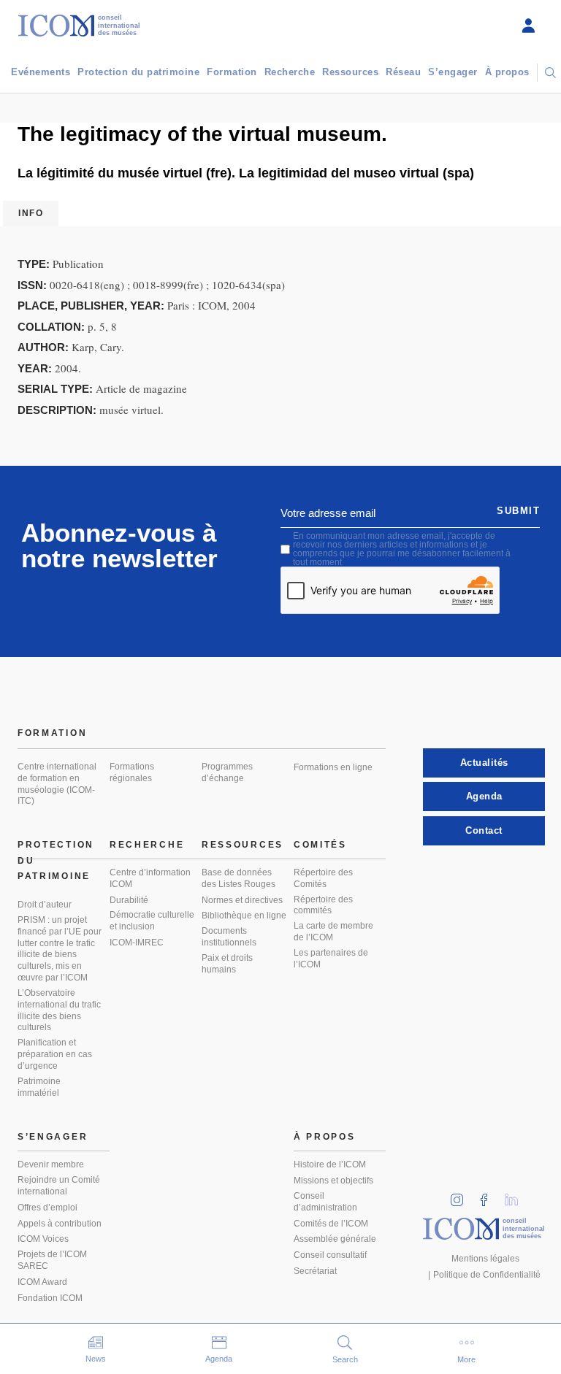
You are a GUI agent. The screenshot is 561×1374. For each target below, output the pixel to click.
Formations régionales (132, 772)
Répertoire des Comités (323, 878)
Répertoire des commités (323, 905)
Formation (232, 71)
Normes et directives (242, 900)
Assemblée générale (335, 1239)
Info (30, 213)
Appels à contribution (60, 1223)
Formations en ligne (333, 767)
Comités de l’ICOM (331, 1223)
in (461, 1195)
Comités (320, 845)
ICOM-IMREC (137, 942)
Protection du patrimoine (138, 71)
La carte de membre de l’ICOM (333, 932)
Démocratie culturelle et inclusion (152, 921)
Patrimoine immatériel (39, 1087)
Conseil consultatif (330, 1255)
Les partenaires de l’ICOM (331, 959)
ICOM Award (42, 1282)
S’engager (453, 71)
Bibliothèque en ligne (244, 915)
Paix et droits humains (227, 964)
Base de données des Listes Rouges (238, 878)
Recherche (290, 71)
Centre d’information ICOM (150, 878)
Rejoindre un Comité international (59, 1186)
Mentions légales (485, 1259)
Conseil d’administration (325, 1202)
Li (516, 1195)
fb (488, 1195)
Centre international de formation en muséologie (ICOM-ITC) (57, 784)
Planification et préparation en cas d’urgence (55, 1054)
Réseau (403, 71)
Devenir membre (51, 1164)
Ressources (350, 71)
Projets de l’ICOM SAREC (52, 1260)
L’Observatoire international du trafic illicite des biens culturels (59, 1010)
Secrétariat (315, 1271)
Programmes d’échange (227, 772)
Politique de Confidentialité (487, 1275)
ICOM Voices (43, 1239)
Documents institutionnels (229, 937)
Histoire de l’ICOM (330, 1164)
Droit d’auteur (45, 904)
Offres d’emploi (47, 1207)
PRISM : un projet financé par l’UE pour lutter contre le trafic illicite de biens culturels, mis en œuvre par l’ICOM (60, 949)
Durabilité (129, 900)
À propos (507, 71)
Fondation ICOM (50, 1298)
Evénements (40, 71)
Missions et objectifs (333, 1180)
